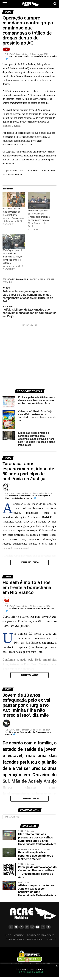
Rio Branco (33, 642)
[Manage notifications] (27, 959)
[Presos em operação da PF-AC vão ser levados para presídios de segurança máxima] (39, 200)
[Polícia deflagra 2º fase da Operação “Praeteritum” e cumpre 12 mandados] (14, 199)
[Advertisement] (29, 356)
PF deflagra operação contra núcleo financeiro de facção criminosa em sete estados (13, 256)
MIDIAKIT (51, 939)
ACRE (34, 279)
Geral (51, 279)
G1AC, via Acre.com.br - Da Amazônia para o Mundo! (32, 56)
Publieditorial (35, 939)
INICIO (8, 935)
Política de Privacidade (40, 935)
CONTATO (19, 935)
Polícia (8, 282)
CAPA (42, 279)
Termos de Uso (15, 939)
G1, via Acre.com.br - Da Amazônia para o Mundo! (31, 608)
